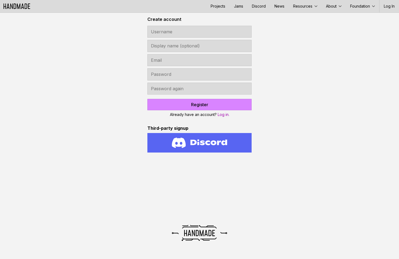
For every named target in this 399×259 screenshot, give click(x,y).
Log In (389, 6)
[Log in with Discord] (199, 143)
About (332, 6)
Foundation (360, 6)
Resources (303, 6)
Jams (238, 6)
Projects (218, 6)
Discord (259, 6)
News (279, 6)
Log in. (223, 114)
